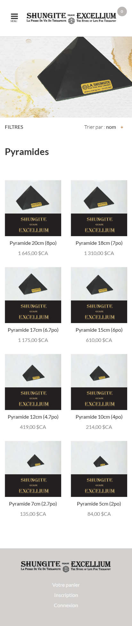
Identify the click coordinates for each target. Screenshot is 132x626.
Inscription (66, 595)
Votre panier (66, 585)
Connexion (66, 605)
